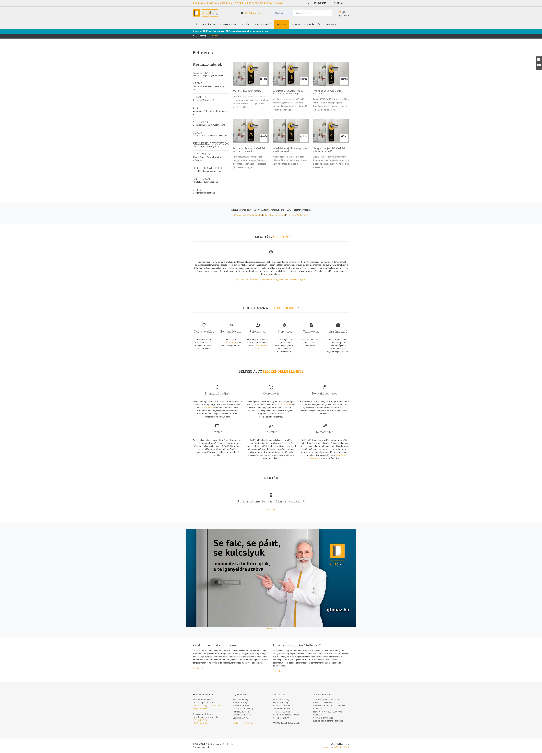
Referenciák (230, 24)
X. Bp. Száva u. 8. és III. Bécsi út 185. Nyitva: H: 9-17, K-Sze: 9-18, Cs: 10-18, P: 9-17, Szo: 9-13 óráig (238, 3)
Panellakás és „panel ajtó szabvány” (327, 92)
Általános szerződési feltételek (248, 215)
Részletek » (198, 668)
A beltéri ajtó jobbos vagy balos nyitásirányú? (290, 149)
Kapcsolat (331, 24)
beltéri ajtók (210, 24)
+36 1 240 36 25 (200, 720)
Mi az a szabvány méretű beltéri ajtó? (297, 645)
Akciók (246, 24)
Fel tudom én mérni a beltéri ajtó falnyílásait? (249, 149)
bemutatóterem (285, 405)
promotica (326, 747)
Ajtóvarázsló (263, 24)
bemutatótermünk (229, 342)
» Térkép (271, 509)
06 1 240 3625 (320, 3)
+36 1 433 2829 (214, 706)
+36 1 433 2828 (199, 706)
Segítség (281, 24)
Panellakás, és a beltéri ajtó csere (214, 645)
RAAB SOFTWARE (341, 747)
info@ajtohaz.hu (252, 13)
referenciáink (261, 346)
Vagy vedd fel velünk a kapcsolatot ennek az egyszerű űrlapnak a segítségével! (271, 279)
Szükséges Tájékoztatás (297, 215)
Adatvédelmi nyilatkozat (274, 215)
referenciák (209, 407)
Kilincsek (297, 24)
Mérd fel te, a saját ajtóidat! (248, 90)
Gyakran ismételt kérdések (245, 723)
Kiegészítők (313, 24)
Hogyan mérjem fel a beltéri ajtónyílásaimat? (329, 149)
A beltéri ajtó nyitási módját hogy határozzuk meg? (289, 92)
